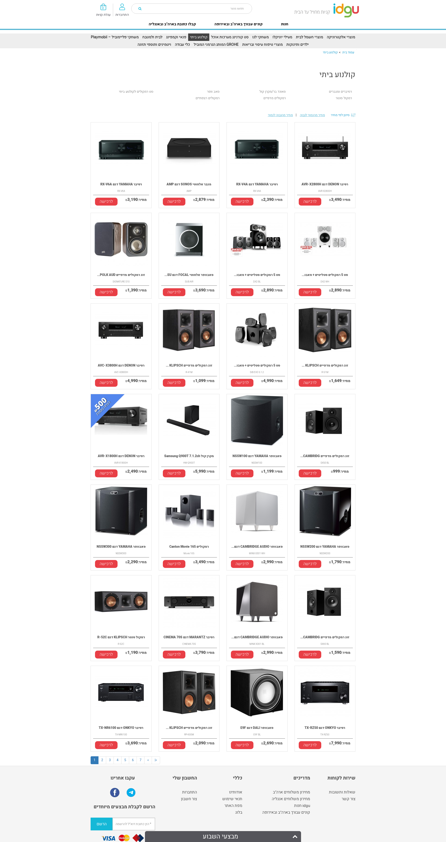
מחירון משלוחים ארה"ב (291, 792)
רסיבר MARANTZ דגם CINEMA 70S (189, 637)
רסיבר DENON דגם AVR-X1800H (121, 456)
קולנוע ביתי (198, 37)
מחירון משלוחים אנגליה (291, 799)
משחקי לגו (260, 37)
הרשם (102, 824)
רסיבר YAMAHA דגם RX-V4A (257, 184)
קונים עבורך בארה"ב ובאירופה (238, 24)
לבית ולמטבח (152, 37)
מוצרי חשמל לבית (309, 37)
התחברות (189, 792)
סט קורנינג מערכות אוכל (230, 37)
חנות (284, 24)
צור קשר (348, 799)
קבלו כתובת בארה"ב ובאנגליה (172, 24)
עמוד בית (348, 52)
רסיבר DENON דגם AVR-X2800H (325, 184)
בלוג (238, 812)
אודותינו (235, 792)
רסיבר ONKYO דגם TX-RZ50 (325, 727)
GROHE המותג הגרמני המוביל (216, 44)
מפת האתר (233, 806)
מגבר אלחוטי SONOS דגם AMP (189, 184)
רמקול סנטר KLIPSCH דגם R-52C (121, 637)
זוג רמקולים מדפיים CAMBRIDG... (324, 456)
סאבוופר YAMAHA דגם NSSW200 (324, 546)
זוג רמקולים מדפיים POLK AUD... (121, 274)
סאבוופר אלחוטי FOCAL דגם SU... (188, 274)
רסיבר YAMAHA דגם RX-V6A (121, 184)
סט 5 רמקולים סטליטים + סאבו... (257, 274)
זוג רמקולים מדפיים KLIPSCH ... (189, 365)
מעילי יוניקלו (282, 37)
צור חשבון (189, 799)
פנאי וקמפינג (176, 37)
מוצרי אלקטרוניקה (341, 37)
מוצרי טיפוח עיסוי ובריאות (262, 44)
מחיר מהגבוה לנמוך (280, 115)
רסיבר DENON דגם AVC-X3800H (121, 365)
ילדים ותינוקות (297, 44)
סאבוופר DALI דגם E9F (256, 727)
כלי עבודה (182, 44)
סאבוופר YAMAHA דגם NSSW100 (257, 456)
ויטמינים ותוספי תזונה (154, 44)
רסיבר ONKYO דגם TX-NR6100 (121, 727)
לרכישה (106, 201)
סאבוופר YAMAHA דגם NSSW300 (121, 546)
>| (156, 760)
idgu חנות (302, 806)
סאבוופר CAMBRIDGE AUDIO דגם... (257, 546)
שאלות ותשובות (342, 792)
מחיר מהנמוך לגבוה (312, 115)
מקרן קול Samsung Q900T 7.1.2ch (189, 456)
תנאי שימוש (232, 799)
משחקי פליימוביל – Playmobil (115, 37)
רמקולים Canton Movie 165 (189, 546)
